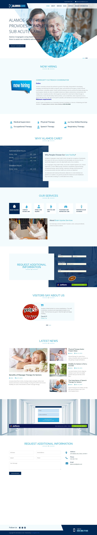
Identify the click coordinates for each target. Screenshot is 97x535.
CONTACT (70, 6)
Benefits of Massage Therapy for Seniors (25, 375)
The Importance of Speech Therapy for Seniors (77, 381)
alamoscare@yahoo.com (82, 1)
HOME (47, 6)
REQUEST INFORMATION (81, 6)
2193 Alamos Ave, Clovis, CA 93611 (78, 453)
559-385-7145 (69, 1)
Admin (11, 378)
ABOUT (53, 6)
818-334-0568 (67, 104)
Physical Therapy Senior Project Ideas (76, 350)
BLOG (64, 6)
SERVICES (59, 6)
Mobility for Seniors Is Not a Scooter (77, 364)
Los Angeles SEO (35, 532)
